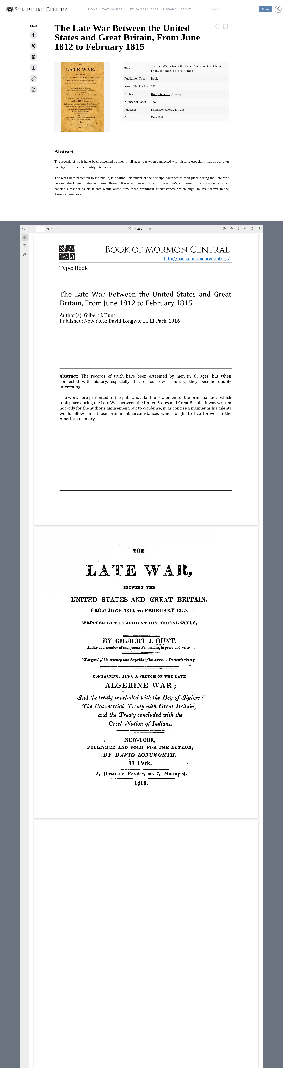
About (185, 9)
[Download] (245, 228)
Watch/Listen (113, 9)
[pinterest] (33, 57)
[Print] (252, 228)
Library (169, 9)
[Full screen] (231, 228)
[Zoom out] (130, 228)
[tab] (24, 238)
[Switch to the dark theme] (224, 228)
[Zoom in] (150, 228)
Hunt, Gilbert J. (160, 94)
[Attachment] (25, 254)
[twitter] (33, 46)
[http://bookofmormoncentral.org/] (132, 320)
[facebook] (33, 35)
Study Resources (144, 9)
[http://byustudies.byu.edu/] (105, 508)
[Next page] (56, 228)
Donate (265, 9)
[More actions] (259, 228)
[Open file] (238, 228)
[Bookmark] (25, 246)
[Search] (24, 228)
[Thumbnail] (25, 237)
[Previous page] (31, 228)
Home (92, 9)
